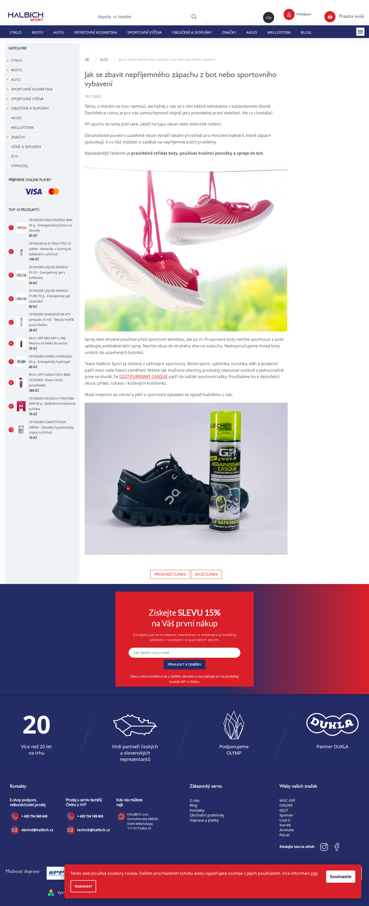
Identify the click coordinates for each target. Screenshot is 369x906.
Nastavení (83, 886)
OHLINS (286, 805)
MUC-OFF (287, 800)
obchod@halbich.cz (37, 830)
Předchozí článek (170, 574)
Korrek (285, 825)
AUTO (16, 79)
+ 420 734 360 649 (34, 816)
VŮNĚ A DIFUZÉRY (26, 146)
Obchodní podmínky (207, 815)
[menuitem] (16, 31)
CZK (269, 17)
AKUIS (16, 117)
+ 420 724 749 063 (90, 816)
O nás (195, 800)
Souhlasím (341, 876)
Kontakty (197, 810)
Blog (193, 805)
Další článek (206, 574)
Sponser (286, 815)
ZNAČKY (18, 137)
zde (314, 873)
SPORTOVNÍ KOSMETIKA (31, 89)
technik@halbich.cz (93, 830)
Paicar (284, 834)
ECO (14, 156)
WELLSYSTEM (22, 127)
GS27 (283, 810)
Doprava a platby (204, 820)
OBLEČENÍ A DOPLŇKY (30, 108)
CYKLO (16, 60)
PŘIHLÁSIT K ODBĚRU (184, 664)
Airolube (286, 829)
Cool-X (284, 820)
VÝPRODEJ (19, 165)
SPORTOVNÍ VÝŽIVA (27, 98)
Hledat (193, 16)
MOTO (16, 69)
